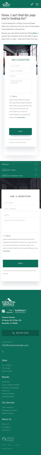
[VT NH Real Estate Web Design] (20, 439)
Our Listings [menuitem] (6, 365)
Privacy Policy (21, 117)
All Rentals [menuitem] (6, 382)
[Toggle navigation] (37, 4)
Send (20, 131)
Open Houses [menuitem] (7, 371)
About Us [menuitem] (5, 424)
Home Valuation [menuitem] (7, 407)
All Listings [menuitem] (6, 368)
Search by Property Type (12, 176)
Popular (5, 164)
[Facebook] (2, 351)
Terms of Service (20, 142)
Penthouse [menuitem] (6, 391)
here (34, 33)
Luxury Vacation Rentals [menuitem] (10, 385)
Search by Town (9, 170)
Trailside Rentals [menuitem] (8, 396)
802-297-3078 (22, 333)
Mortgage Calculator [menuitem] (9, 410)
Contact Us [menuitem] (6, 430)
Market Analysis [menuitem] (8, 413)
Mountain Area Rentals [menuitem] (10, 388)
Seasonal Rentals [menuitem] (8, 393)
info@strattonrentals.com (15, 345)
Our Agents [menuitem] (6, 427)
